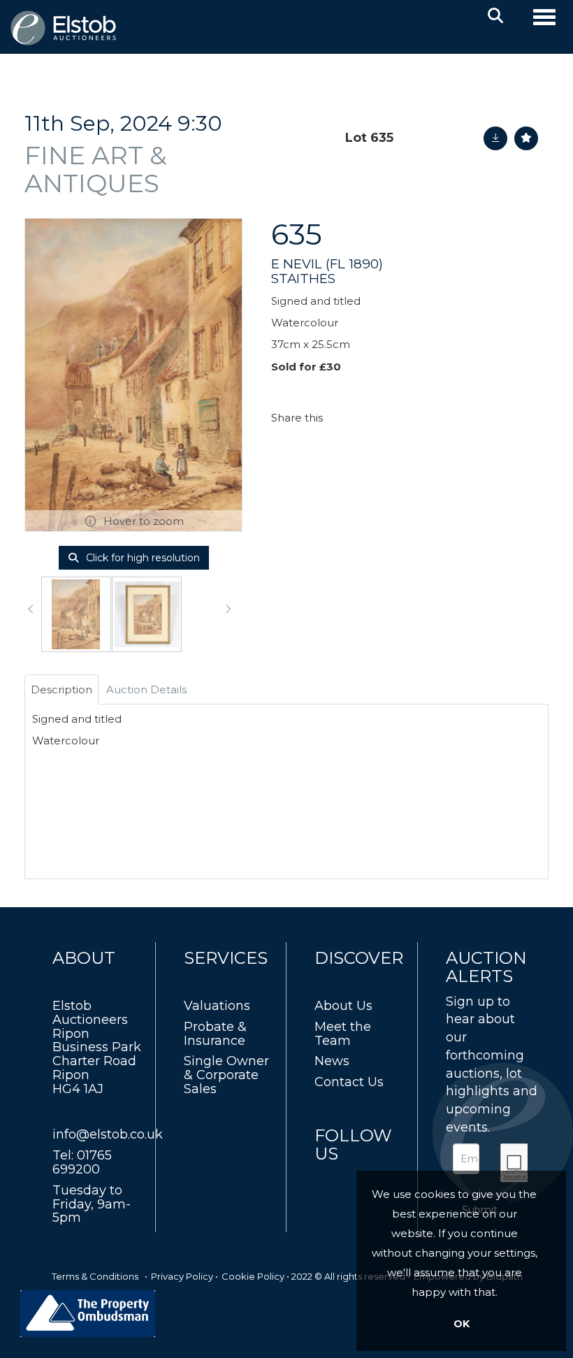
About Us (343, 1005)
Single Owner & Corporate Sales (226, 1075)
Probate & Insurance (215, 1033)
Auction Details (146, 689)
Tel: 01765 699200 (82, 1162)
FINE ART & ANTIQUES (95, 169)
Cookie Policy (253, 1276)
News (331, 1061)
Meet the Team (342, 1033)
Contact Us (349, 1082)
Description (61, 689)
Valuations (217, 1005)
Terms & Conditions (95, 1276)
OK (462, 1323)
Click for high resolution (141, 557)
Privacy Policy (182, 1276)
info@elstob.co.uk (107, 1134)
